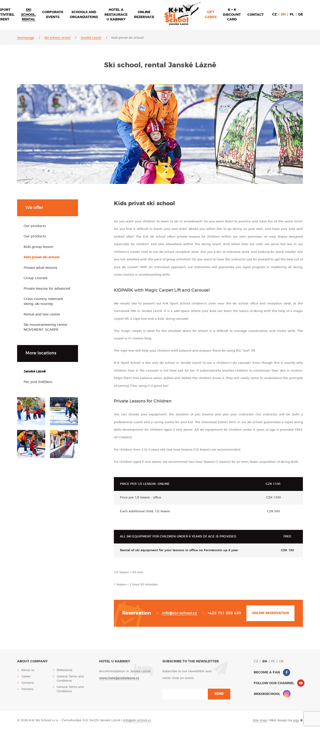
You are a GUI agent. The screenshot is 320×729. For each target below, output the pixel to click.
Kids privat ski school (42, 257)
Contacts (27, 682)
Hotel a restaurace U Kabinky (115, 14)
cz (274, 14)
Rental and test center (42, 314)
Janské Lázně (91, 37)
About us (27, 670)
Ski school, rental (28, 14)
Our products (35, 226)
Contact (255, 14)
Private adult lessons (40, 268)
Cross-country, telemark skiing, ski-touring (43, 301)
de (300, 14)
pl (292, 14)
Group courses (36, 278)
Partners (27, 689)
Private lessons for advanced (47, 288)
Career (25, 676)
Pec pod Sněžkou (38, 382)
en (283, 14)
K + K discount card (232, 14)
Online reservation (270, 613)
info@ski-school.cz (179, 613)
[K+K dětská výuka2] (31, 411)
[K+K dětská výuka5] (64, 444)
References (64, 670)
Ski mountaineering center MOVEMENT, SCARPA (45, 327)
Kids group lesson (38, 247)
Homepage (25, 37)
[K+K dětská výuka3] (64, 411)
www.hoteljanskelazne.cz (119, 678)
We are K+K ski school (182, 13)
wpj (296, 720)
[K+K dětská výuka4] (31, 444)
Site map (260, 720)
